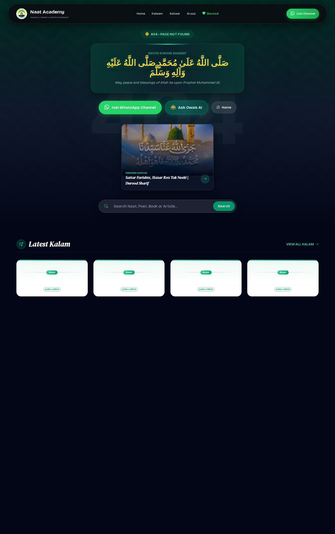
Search (224, 206)
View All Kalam (300, 244)
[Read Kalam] (52, 278)
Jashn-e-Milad (52, 289)
